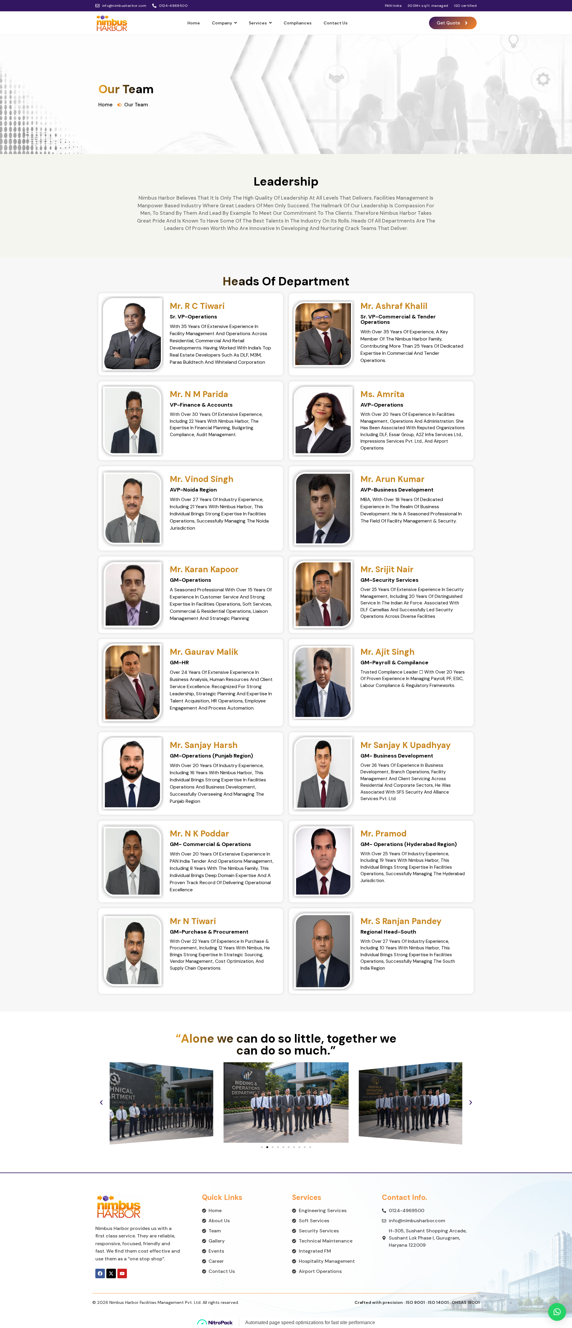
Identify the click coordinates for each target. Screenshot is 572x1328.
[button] (101, 1102)
